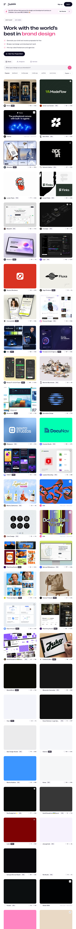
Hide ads (26, 136)
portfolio (44, 73)
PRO (12, 105)
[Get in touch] (25, 100)
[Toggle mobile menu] (4, 4)
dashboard (15, 73)
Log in (68, 4)
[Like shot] (33, 100)
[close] (69, 11)
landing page (24, 73)
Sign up (60, 4)
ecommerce (53, 73)
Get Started (63, 11)
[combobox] (35, 67)
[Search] (69, 67)
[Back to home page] (12, 4)
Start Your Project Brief (15, 54)
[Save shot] (29, 100)
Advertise (33, 136)
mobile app (35, 73)
